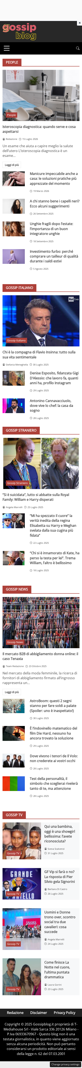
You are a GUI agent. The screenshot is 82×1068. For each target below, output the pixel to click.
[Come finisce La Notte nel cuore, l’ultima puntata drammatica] (22, 976)
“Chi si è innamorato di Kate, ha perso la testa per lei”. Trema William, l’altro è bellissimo (54, 558)
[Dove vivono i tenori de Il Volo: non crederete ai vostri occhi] (14, 761)
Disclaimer (38, 1012)
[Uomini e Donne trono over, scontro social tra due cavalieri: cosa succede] (22, 929)
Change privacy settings (65, 1064)
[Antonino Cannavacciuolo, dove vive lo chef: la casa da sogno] (14, 405)
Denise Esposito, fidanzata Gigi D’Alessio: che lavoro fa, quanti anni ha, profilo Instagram (54, 378)
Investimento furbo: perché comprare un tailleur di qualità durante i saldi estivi (54, 256)
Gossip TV (13, 853)
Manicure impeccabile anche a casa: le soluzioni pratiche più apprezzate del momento (54, 178)
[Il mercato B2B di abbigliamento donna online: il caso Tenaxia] (41, 622)
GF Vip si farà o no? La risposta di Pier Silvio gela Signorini (59, 876)
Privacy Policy (64, 1012)
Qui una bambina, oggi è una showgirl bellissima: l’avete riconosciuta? (59, 833)
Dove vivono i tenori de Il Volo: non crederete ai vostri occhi (54, 758)
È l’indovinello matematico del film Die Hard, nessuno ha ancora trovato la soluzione (53, 733)
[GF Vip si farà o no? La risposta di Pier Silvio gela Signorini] (22, 884)
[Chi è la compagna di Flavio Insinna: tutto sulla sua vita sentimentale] (41, 320)
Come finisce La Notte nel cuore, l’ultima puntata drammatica (57, 969)
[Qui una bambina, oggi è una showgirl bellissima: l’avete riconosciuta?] (22, 840)
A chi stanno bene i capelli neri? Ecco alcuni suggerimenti (54, 203)
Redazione (15, 1012)
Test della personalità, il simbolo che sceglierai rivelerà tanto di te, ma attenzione (54, 783)
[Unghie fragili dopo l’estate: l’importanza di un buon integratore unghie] (14, 228)
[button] (77, 48)
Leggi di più (12, 165)
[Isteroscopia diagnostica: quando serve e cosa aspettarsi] (41, 95)
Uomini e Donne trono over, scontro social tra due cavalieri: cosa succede (59, 922)
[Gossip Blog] (19, 31)
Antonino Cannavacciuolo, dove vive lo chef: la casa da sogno (51, 405)
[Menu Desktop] (7, 48)
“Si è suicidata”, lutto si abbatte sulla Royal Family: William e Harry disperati (36, 497)
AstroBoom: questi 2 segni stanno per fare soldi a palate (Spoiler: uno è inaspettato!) (53, 706)
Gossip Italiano (16, 340)
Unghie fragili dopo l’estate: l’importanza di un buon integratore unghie (51, 228)
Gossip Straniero (17, 483)
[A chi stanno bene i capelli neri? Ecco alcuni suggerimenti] (14, 206)
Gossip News (15, 642)
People (11, 115)
